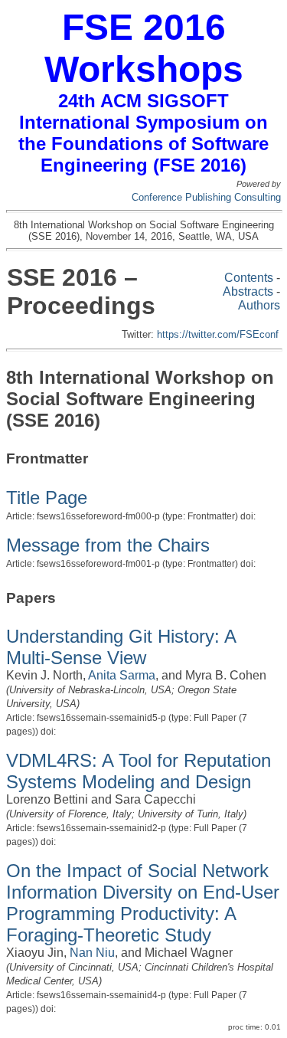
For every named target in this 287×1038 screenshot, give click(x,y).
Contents (248, 277)
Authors (259, 305)
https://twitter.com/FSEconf (218, 334)
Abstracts (248, 291)
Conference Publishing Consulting (206, 197)
